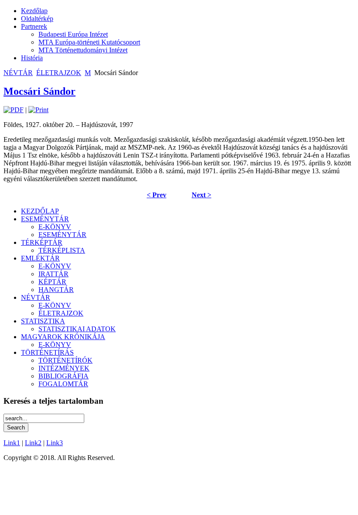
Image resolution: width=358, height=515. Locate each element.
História (32, 58)
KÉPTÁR (52, 281)
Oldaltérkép (37, 18)
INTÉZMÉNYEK (64, 368)
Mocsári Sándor (39, 91)
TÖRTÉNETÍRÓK (65, 360)
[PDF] (13, 109)
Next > (201, 195)
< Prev (156, 195)
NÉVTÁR (18, 72)
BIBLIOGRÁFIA (63, 376)
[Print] (38, 109)
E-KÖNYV (54, 226)
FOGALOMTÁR (63, 384)
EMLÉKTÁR (40, 258)
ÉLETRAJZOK (58, 72)
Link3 (54, 442)
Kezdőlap (34, 10)
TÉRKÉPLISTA (61, 250)
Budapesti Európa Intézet (73, 34)
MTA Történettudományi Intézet (82, 50)
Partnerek (34, 26)
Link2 (33, 442)
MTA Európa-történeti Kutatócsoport (89, 42)
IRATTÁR (53, 274)
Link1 (11, 442)
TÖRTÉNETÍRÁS (47, 352)
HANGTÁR (56, 289)
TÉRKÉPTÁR (41, 242)
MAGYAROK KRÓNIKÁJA (63, 336)
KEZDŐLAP (40, 211)
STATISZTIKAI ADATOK (77, 329)
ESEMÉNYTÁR (45, 219)
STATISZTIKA (43, 321)
